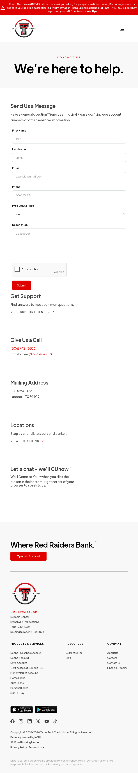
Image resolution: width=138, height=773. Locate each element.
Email (15, 168)
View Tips (91, 11)
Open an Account (28, 556)
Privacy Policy (18, 747)
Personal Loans (19, 687)
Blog (68, 657)
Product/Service (23, 205)
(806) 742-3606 (22, 348)
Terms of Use (36, 747)
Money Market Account (24, 672)
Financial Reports (117, 667)
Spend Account (19, 657)
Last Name (19, 149)
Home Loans (17, 677)
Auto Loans (17, 682)
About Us (112, 652)
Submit (21, 285)
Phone (16, 186)
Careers (112, 657)
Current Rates (74, 652)
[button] (121, 30)
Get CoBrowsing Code (23, 611)
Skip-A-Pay (17, 692)
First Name (19, 130)
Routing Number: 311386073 (27, 631)
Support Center (19, 616)
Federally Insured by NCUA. (26, 737)
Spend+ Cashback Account (26, 652)
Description (20, 224)
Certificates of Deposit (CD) (27, 667)
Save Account (18, 662)
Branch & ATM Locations (24, 621)
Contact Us (114, 662)
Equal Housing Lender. (27, 742)
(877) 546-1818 (40, 354)
